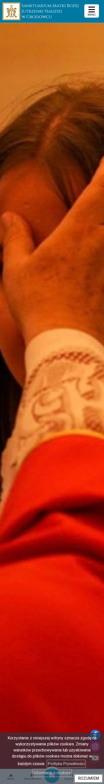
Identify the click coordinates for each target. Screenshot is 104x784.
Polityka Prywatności (66, 763)
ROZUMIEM (88, 778)
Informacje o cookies (52, 772)
